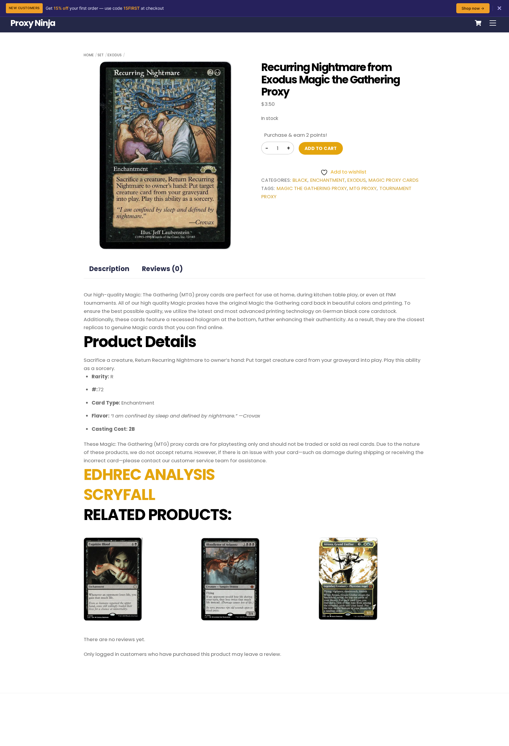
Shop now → (473, 8)
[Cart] (478, 23)
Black (300, 180)
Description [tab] (109, 268)
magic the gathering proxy (312, 188)
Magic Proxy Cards (393, 180)
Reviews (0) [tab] (162, 268)
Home (89, 54)
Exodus (115, 54)
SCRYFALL (119, 495)
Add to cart (321, 148)
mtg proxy (363, 188)
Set (100, 54)
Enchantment (327, 180)
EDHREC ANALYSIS (149, 475)
